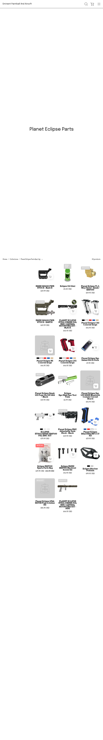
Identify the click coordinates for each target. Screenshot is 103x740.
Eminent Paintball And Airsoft (17, 4)
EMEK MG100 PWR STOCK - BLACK (45, 287)
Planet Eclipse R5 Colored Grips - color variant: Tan (52, 358)
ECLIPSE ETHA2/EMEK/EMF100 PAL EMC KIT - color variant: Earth (45, 429)
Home (5, 259)
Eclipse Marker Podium (90, 470)
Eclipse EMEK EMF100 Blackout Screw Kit (67, 468)
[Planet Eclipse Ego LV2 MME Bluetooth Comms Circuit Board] (90, 380)
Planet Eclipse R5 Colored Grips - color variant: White (41, 358)
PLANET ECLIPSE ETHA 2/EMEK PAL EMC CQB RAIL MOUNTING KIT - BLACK (67, 324)
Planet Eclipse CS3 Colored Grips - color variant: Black (83, 320)
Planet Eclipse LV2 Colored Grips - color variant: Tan (74, 358)
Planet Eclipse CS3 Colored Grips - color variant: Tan (97, 320)
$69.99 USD (45, 291)
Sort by (38, 259)
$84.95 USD (45, 508)
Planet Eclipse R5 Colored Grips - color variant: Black (38, 358)
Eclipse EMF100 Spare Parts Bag (45, 467)
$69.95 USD (90, 293)
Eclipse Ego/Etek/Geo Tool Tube (67, 395)
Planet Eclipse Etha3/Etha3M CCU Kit (90, 434)
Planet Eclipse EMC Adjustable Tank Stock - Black (67, 431)
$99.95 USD (90, 473)
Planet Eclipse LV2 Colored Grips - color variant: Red (67, 358)
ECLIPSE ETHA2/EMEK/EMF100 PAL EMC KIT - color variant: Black (41, 429)
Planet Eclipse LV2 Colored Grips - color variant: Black (60, 358)
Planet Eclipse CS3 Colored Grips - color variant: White (86, 320)
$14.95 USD (67, 473)
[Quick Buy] (95, 311)
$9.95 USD (90, 363)
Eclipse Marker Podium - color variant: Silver (92, 466)
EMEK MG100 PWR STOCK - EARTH (45, 321)
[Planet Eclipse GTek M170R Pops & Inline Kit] (45, 488)
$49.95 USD (45, 400)
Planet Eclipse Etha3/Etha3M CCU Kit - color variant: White (92, 429)
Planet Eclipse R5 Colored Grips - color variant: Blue (48, 358)
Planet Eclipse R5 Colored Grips (45, 362)
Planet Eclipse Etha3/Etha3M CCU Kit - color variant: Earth (95, 429)
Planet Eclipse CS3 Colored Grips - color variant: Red (90, 320)
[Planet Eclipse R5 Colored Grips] (45, 345)
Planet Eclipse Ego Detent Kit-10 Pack (90, 359)
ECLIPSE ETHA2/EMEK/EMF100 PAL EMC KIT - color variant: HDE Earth (48, 429)
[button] (86, 4)
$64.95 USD (67, 331)
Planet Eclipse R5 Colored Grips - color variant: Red (45, 358)
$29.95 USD (90, 438)
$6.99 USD (67, 400)
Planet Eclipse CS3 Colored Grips (90, 324)
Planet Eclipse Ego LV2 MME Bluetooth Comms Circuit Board (90, 396)
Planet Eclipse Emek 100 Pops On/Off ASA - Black (45, 395)
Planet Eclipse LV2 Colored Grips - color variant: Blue (71, 358)
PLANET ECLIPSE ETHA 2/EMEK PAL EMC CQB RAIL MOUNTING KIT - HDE (67, 505)
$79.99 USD (45, 438)
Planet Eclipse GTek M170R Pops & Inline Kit (45, 503)
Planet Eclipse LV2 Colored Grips (67, 362)
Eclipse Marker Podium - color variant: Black (88, 466)
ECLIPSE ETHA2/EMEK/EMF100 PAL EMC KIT (45, 434)
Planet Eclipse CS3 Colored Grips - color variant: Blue (93, 320)
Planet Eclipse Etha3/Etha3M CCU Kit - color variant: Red (88, 429)
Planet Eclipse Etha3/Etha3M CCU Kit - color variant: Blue (85, 429)
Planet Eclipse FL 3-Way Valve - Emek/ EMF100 (90, 288)
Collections (14, 259)
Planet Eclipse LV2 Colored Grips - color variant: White (64, 358)
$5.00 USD (67, 289)
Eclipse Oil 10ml (67, 286)
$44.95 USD (90, 328)
